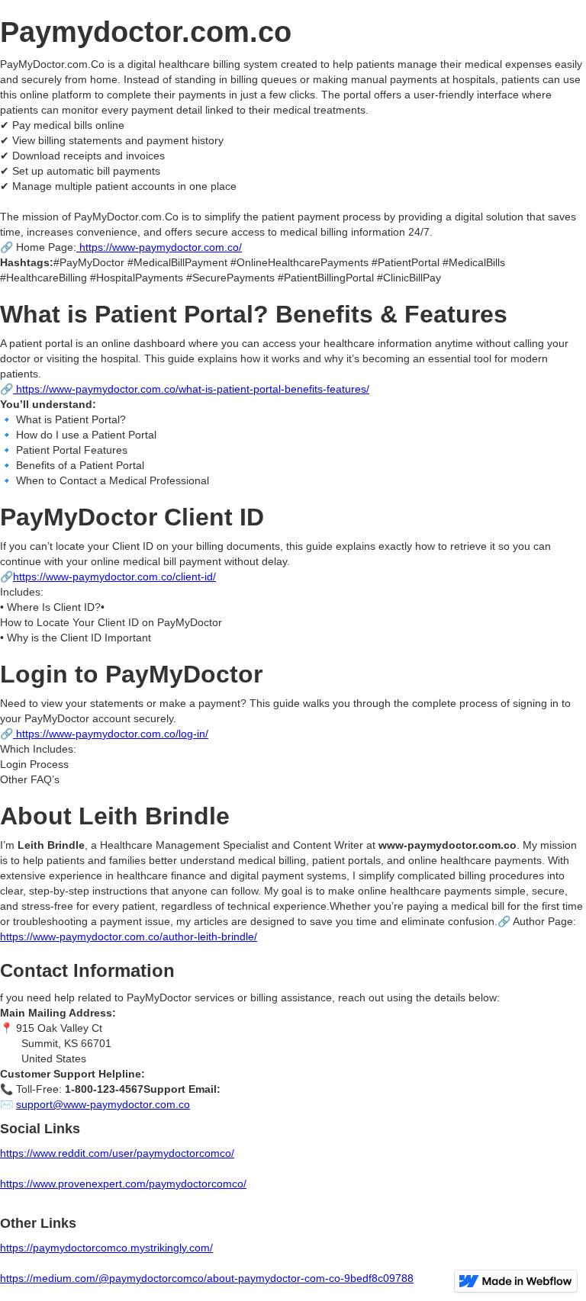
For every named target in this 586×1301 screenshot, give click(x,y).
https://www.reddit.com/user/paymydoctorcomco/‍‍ (117, 1153)
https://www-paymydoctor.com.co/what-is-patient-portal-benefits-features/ (191, 389)
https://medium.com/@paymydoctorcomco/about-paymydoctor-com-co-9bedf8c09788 (207, 1278)
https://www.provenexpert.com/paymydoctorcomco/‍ (123, 1183)
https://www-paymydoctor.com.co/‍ (160, 247)
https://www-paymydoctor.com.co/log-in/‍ (110, 734)
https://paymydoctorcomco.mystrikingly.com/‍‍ (106, 1248)
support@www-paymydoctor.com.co (103, 1104)
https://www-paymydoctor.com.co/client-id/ (114, 576)
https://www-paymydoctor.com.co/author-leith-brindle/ (128, 936)
